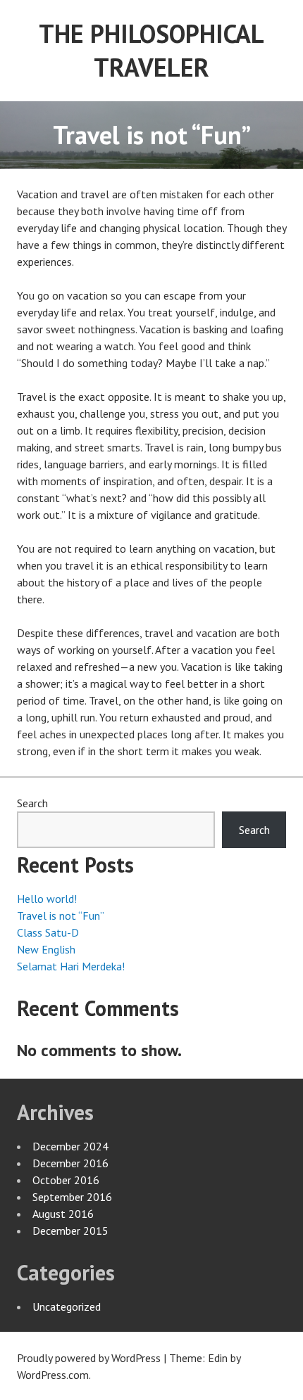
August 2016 (63, 1214)
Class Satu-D (48, 932)
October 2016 (65, 1180)
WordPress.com (53, 1375)
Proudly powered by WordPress (89, 1358)
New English (46, 949)
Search (32, 803)
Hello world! (47, 899)
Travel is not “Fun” (60, 915)
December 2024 (70, 1146)
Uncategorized (66, 1306)
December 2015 (70, 1231)
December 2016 (70, 1163)
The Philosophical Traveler (151, 50)
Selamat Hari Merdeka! (71, 966)
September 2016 (72, 1197)
